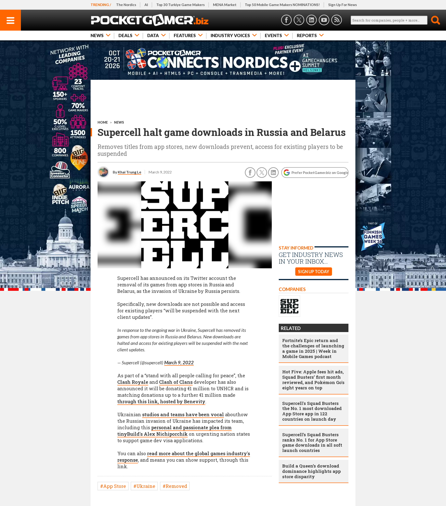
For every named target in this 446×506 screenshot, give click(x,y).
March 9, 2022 (179, 362)
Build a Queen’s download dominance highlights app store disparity (311, 471)
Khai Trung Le (129, 172)
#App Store (113, 486)
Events (273, 35)
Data (153, 35)
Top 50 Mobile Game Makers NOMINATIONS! (282, 5)
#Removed (175, 486)
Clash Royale (132, 382)
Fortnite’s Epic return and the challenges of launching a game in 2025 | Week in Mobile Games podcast (313, 348)
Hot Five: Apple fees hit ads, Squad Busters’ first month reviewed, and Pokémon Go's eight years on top (313, 379)
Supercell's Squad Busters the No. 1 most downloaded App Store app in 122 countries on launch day (312, 411)
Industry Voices (230, 35)
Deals (125, 35)
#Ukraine (144, 486)
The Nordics (126, 5)
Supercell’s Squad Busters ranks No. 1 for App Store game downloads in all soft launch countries (312, 442)
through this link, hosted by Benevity (161, 401)
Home (103, 122)
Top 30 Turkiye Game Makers (180, 5)
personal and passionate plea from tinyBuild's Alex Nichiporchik (174, 430)
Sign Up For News (342, 5)
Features (185, 35)
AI (146, 5)
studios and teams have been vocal (183, 414)
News (97, 35)
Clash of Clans (176, 382)
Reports (307, 35)
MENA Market (224, 5)
